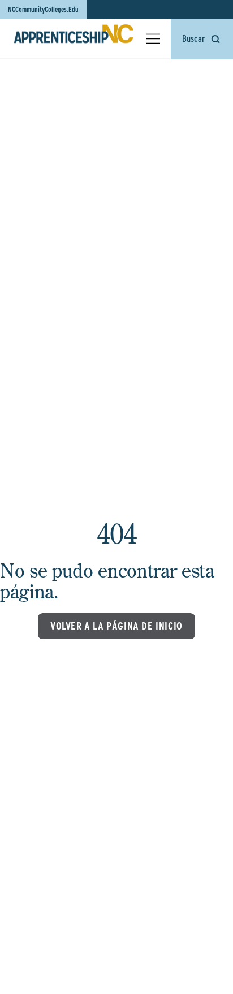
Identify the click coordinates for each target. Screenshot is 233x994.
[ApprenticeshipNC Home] (73, 38)
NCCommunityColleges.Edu (43, 9)
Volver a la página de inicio (116, 626)
